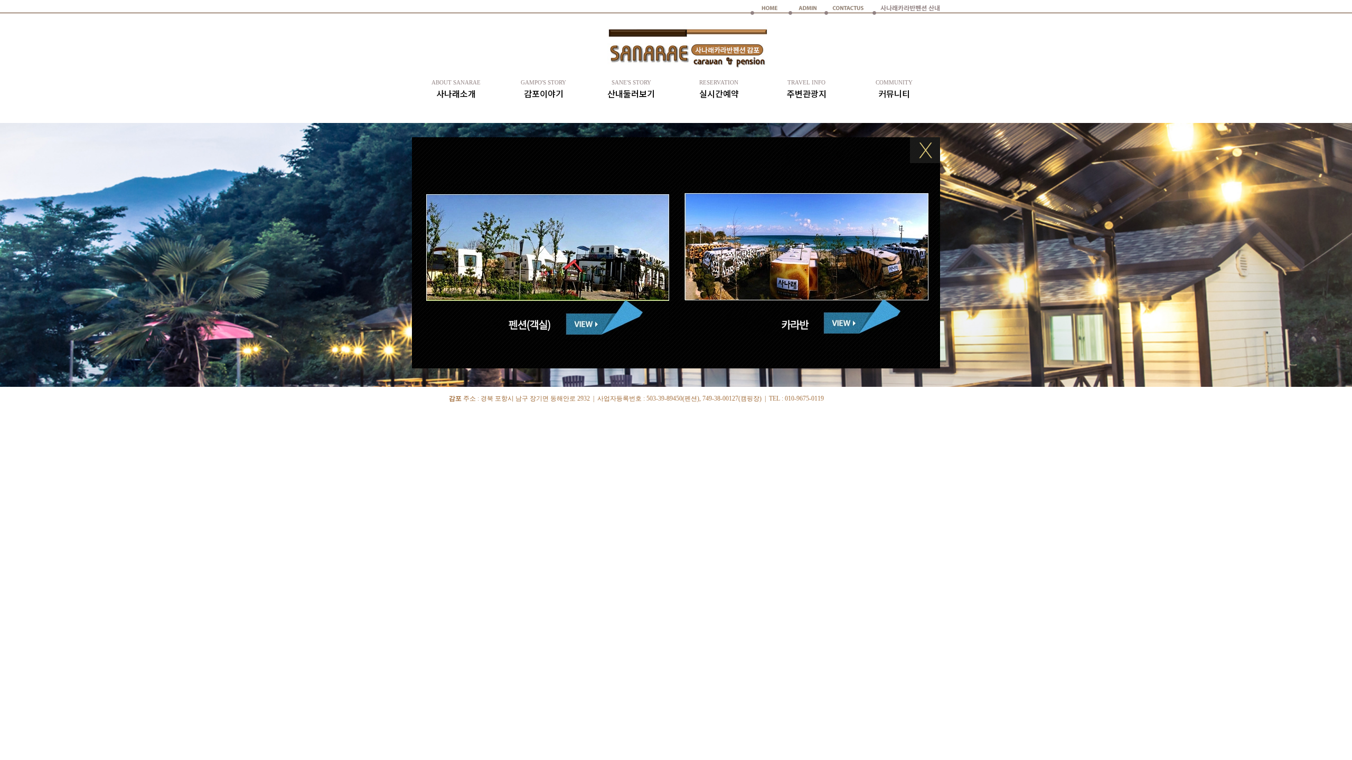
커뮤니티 (894, 89)
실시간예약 (719, 89)
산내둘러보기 (631, 89)
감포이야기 (543, 89)
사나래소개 (456, 89)
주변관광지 (807, 89)
